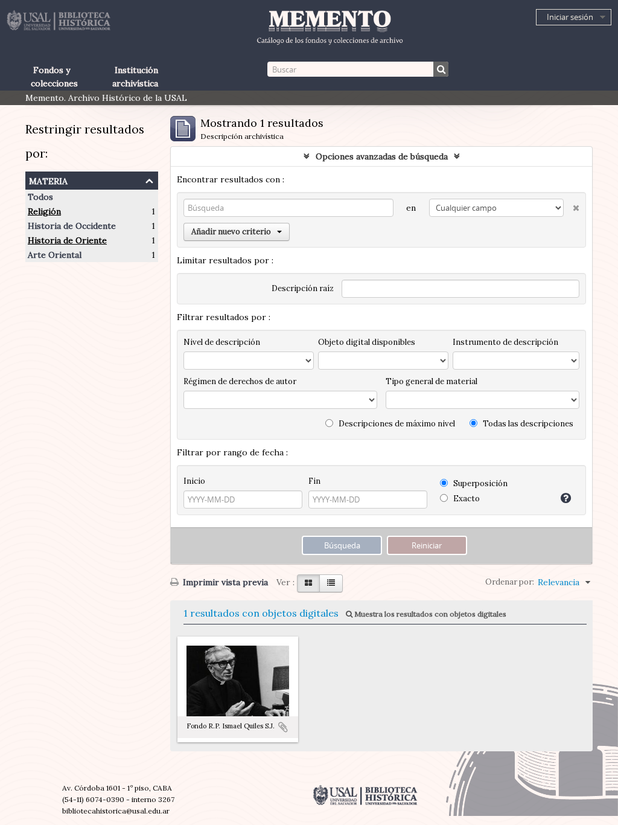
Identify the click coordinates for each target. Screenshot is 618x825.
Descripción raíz (303, 288)
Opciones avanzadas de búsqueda (382, 156)
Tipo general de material (431, 381)
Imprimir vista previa (224, 582)
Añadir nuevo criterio (231, 231)
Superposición (479, 483)
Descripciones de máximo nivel (396, 424)
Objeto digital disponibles (366, 342)
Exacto (465, 498)
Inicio (194, 481)
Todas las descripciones (527, 424)
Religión (44, 211)
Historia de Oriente (67, 240)
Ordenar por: (509, 582)
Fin (314, 481)
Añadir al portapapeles (283, 727)
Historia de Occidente (72, 225)
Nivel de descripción (221, 342)
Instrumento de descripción (505, 342)
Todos (40, 196)
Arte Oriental (54, 254)
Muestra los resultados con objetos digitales (429, 613)
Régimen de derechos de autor (239, 381)
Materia (48, 179)
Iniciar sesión (570, 16)
